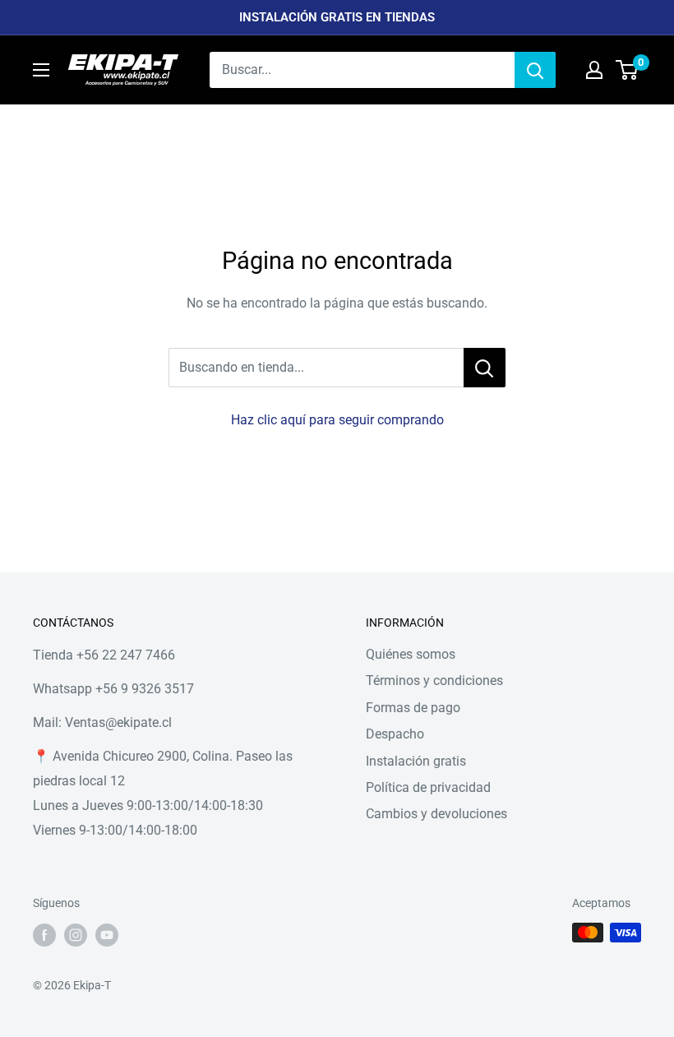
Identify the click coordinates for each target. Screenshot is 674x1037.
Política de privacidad (428, 787)
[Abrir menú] (41, 69)
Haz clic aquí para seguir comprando (337, 420)
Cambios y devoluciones (436, 814)
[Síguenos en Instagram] (75, 934)
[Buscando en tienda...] (484, 367)
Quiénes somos (410, 654)
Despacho (395, 734)
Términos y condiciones (434, 680)
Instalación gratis (416, 761)
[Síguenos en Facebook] (44, 934)
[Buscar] (535, 70)
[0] (627, 70)
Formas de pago (413, 707)
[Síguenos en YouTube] (106, 934)
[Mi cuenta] (594, 70)
